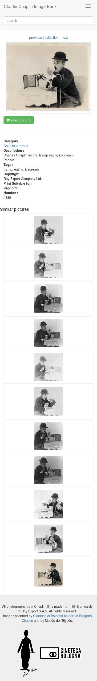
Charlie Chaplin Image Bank (30, 6)
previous (35, 37)
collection (52, 37)
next (64, 37)
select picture (20, 120)
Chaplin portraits (16, 145)
